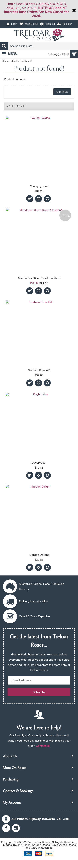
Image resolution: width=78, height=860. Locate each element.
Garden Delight (39, 554)
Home (5, 61)
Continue (62, 91)
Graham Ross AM (39, 370)
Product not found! (22, 61)
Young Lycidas (39, 186)
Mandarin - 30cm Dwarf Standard (39, 278)
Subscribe (39, 692)
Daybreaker (39, 462)
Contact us (43, 745)
